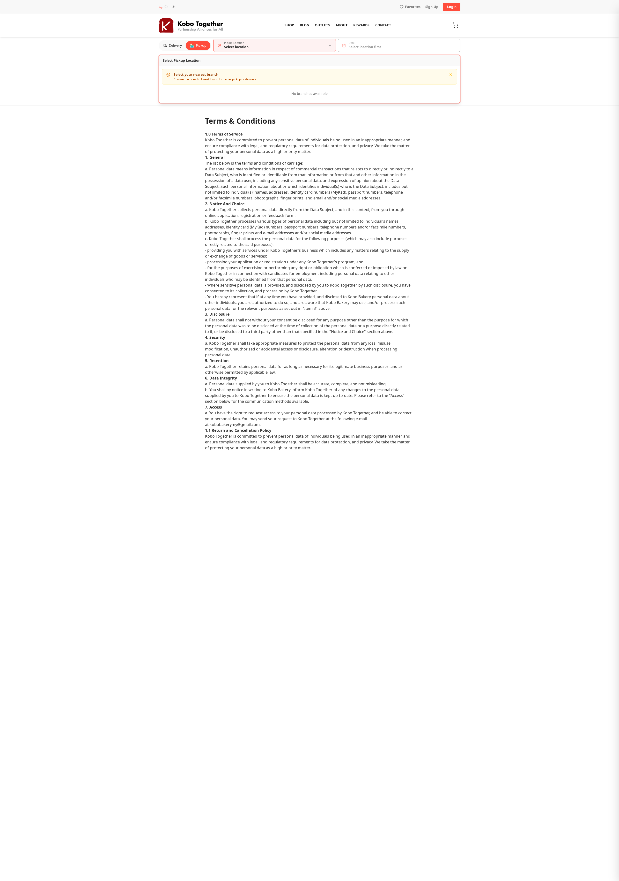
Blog (304, 25)
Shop (289, 25)
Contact (383, 25)
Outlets (322, 25)
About (341, 25)
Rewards (361, 25)
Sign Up (431, 6)
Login (452, 6)
